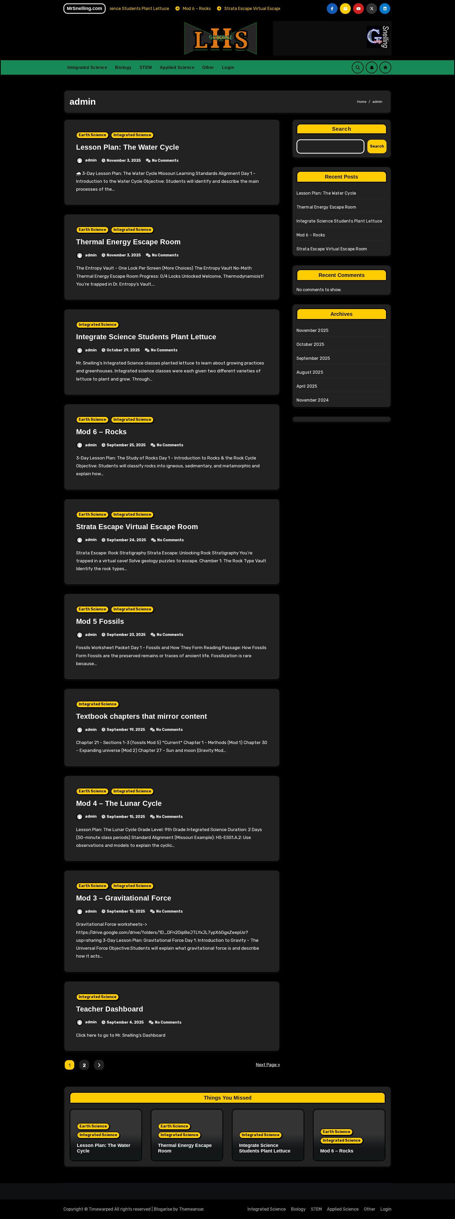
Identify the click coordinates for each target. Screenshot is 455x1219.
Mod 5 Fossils (100, 621)
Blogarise (163, 1209)
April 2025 (306, 386)
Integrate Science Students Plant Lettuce (146, 337)
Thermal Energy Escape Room (128, 242)
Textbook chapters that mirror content (141, 716)
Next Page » (268, 1064)
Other (208, 67)
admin (91, 160)
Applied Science (177, 67)
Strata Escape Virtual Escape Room (137, 527)
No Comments (165, 160)
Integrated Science (87, 67)
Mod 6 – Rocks (101, 432)
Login (228, 67)
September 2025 (313, 358)
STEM (146, 67)
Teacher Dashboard (109, 1009)
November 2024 (312, 400)
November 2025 (312, 330)
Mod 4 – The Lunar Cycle (119, 803)
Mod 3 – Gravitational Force (123, 898)
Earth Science (92, 135)
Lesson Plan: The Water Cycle (127, 147)
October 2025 (310, 344)
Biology (123, 67)
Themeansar (191, 1209)
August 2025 (309, 372)
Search (341, 129)
